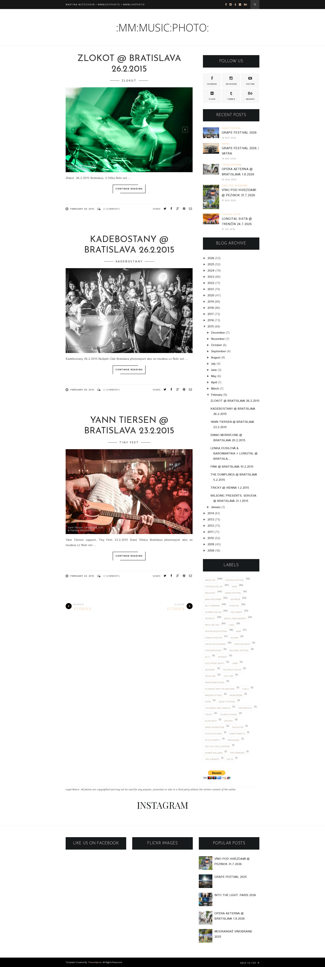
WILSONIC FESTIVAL (239, 650)
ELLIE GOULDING (213, 733)
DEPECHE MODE (242, 644)
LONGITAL (234, 605)
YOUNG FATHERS (228, 714)
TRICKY (208, 714)
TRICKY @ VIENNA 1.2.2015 (229, 488)
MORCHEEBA (236, 695)
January (216, 507)
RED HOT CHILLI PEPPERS (217, 746)
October (216, 345)
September (218, 351)
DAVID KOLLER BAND (215, 644)
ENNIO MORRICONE (214, 727)
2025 (210, 264)
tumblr (231, 99)
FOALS (245, 688)
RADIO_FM (210, 580)
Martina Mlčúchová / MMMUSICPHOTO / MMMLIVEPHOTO (105, 4)
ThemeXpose (95, 962)
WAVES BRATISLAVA (214, 682)
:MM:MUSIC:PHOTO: (162, 27)
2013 (210, 519)
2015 (210, 326)
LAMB (235, 663)
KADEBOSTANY (129, 261)
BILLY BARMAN (212, 605)
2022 (210, 283)
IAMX (238, 631)
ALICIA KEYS (211, 720)
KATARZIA (235, 599)
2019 (210, 302)
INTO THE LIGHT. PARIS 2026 (235, 895)
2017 (210, 314)
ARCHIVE (228, 720)
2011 (210, 532)
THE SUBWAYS (212, 759)
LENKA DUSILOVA (213, 637)
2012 (210, 526)
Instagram (231, 84)
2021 (210, 289)
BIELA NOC (210, 592)
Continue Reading (129, 189)
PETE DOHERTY (212, 740)
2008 (210, 551)
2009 (210, 544)
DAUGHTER (237, 727)
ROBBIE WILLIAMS (213, 752)
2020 (210, 295)
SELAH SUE (210, 676)
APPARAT (222, 656)
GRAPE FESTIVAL (233, 592)
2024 (210, 271)
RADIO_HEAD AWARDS (235, 618)
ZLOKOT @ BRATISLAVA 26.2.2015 (234, 401)
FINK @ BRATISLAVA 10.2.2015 (231, 467)
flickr (212, 99)
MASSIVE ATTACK (213, 695)
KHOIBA (234, 637)
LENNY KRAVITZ (237, 733)
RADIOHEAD (233, 740)
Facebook (212, 84)
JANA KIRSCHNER (213, 599)
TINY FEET (129, 442)
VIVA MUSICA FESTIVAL (216, 631)
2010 (210, 538)
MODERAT (210, 669)
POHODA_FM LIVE (214, 586)
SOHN (208, 701)
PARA (234, 586)
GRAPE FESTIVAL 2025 (230, 877)
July (213, 364)
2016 (210, 320)
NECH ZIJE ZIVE (212, 624)
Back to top (248, 962)
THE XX (229, 759)
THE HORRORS (237, 752)
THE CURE (228, 676)
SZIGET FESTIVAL (227, 701)
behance (250, 99)
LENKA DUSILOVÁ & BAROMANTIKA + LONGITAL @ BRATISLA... (233, 453)
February (216, 395)
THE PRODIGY (245, 708)
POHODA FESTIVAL (234, 580)
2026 (210, 258)
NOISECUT (210, 618)
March (215, 388)
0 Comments (111, 209)
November (218, 339)
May (213, 376)
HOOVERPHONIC (213, 650)
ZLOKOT (129, 80)
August (215, 357)
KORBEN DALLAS (213, 612)
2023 (210, 277)
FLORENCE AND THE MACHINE (220, 688)
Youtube (250, 84)
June (214, 370)
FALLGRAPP (236, 612)
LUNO (231, 624)
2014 (210, 513)
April (214, 382)
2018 (210, 308)
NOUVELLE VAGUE (232, 669)
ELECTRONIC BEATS (214, 663)
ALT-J (207, 656)
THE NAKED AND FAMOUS (217, 708)
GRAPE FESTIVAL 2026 (239, 133)
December (218, 333)
